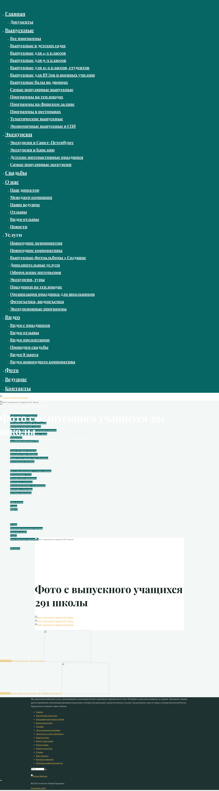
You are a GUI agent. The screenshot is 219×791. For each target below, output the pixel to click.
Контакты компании (45, 759)
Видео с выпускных (44, 741)
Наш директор (42, 756)
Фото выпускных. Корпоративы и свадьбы (32, 439)
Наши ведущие (42, 737)
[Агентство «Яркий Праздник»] (14, 397)
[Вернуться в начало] (1, 780)
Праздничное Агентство (46, 715)
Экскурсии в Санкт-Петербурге (50, 734)
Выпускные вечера (44, 723)
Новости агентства (44, 748)
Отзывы (39, 752)
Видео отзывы (42, 745)
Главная (39, 712)
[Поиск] (46, 769)
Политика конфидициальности (49, 763)
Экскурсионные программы (48, 730)
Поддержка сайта (38, 788)
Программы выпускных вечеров (50, 719)
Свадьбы (40, 726)
